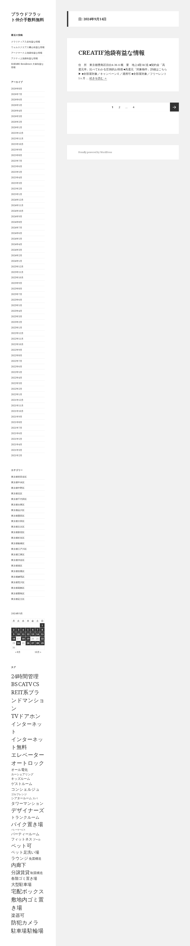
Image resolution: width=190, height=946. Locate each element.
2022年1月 (16, 394)
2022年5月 (16, 372)
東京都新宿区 (17, 532)
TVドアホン (26, 716)
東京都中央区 (17, 482)
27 (32, 643)
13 (32, 634)
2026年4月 (16, 110)
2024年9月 (16, 216)
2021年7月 (16, 427)
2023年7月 (16, 294)
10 (18, 634)
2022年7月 (16, 361)
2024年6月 (16, 233)
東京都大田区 (17, 521)
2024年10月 (17, 210)
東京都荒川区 (17, 582)
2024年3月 (16, 249)
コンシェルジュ (25, 789)
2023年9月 (16, 283)
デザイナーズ (27, 810)
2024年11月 (17, 205)
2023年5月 (16, 305)
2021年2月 (16, 455)
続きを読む (98, 78)
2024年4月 (16, 244)
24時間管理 (25, 676)
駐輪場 (35, 930)
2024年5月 (16, 238)
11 (23, 634)
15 (42, 634)
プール (37, 839)
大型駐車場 (21, 884)
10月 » (38, 652)
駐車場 (19, 930)
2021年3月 (16, 450)
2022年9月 (16, 349)
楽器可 (17, 915)
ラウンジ (19, 858)
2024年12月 (17, 199)
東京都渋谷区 (17, 560)
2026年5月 (16, 105)
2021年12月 (17, 399)
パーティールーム (25, 834)
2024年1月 (16, 261)
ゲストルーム (21, 783)
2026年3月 (16, 116)
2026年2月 (16, 121)
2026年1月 (16, 127)
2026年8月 (16, 88)
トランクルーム (25, 817)
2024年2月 (16, 255)
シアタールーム (21, 798)
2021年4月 (16, 444)
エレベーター (27, 754)
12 (28, 634)
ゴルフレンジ (19, 794)
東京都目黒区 (17, 571)
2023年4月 (16, 310)
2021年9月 (16, 416)
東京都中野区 (17, 487)
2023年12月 (17, 266)
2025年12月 (17, 133)
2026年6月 (16, 99)
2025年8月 (16, 155)
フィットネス (21, 839)
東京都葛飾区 (17, 587)
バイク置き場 (27, 824)
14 (37, 634)
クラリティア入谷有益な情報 (25, 41)
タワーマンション (27, 803)
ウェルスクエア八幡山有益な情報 (28, 47)
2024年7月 (16, 227)
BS (14, 684)
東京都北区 (16, 493)
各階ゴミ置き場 (24, 878)
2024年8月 (16, 222)
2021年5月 (16, 438)
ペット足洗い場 (25, 852)
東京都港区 (16, 565)
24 (18, 643)
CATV (25, 684)
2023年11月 (17, 272)
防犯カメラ (25, 922)
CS (36, 684)
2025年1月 (16, 194)
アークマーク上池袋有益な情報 (26, 52)
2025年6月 (16, 166)
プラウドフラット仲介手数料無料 (27, 16)
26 (28, 643)
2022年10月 (17, 344)
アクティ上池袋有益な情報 (24, 58)
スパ (35, 798)
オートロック (27, 763)
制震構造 (36, 873)
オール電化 (19, 769)
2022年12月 (17, 333)
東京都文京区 (17, 526)
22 (42, 638)
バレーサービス (18, 829)
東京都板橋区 (17, 543)
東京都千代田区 (19, 499)
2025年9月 (16, 149)
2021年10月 (17, 411)
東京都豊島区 (17, 593)
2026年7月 (16, 94)
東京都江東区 (17, 554)
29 (42, 643)
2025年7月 (16, 160)
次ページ (174, 107)
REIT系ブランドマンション (28, 700)
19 (28, 638)
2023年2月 (16, 322)
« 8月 (17, 652)
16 (13, 638)
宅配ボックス (27, 891)
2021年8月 (16, 422)
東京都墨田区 (17, 515)
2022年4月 (16, 377)
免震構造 (35, 858)
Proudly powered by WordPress (95, 152)
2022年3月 (16, 383)
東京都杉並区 (17, 537)
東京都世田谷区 (19, 476)
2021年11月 (17, 405)
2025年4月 (16, 177)
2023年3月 (16, 316)
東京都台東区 (17, 504)
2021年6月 (16, 433)
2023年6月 (16, 299)
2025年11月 (17, 138)
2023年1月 (16, 327)
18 (23, 638)
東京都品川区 (17, 510)
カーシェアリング (22, 774)
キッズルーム (20, 778)
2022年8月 (16, 355)
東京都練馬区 (17, 576)
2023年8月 (16, 288)
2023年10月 (17, 277)
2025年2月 (16, 188)
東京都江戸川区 (19, 548)
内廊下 (18, 865)
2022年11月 (17, 338)
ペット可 (21, 845)
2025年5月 (16, 171)
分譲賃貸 (20, 872)
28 (37, 643)
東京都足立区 (17, 599)
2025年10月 (17, 144)
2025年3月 (16, 183)
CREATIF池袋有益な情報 (111, 52)
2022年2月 (16, 388)
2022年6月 (16, 366)
